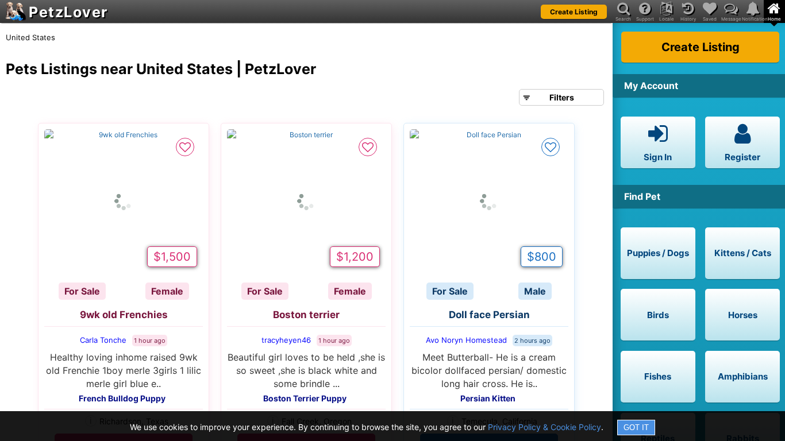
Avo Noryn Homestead (466, 340)
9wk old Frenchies (124, 314)
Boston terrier (306, 314)
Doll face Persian (489, 314)
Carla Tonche (103, 340)
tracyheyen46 (286, 340)
